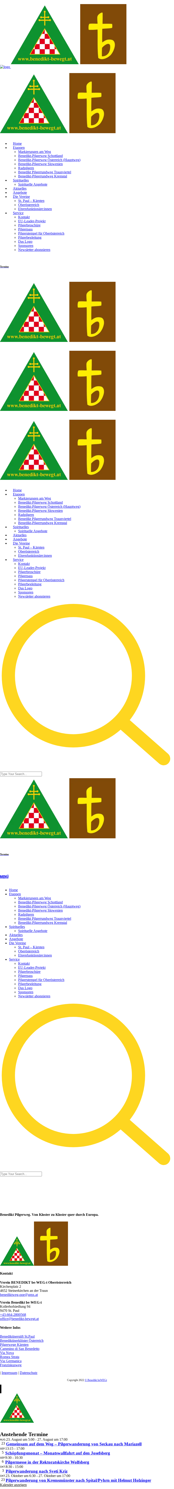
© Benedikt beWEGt (96, 1380)
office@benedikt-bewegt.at (19, 1319)
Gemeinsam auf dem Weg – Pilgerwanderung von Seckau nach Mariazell (74, 1444)
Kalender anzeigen (13, 1485)
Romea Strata (9, 1357)
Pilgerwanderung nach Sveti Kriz (37, 1471)
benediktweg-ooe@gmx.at (19, 1295)
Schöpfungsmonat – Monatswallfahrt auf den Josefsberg (57, 1453)
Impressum (9, 1373)
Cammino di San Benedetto (19, 1349)
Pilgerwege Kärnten (14, 1345)
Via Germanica (11, 1361)
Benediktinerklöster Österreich (22, 1340)
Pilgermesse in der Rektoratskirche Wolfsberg (47, 1462)
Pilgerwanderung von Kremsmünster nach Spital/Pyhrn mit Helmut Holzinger (78, 1480)
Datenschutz (28, 1373)
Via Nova (7, 1353)
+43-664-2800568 (13, 1315)
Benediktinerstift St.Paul (17, 1336)
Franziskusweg (11, 1365)
